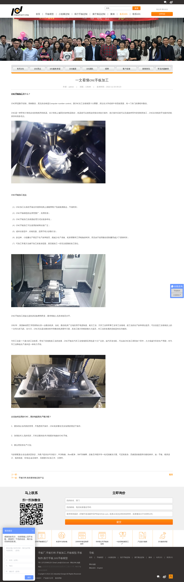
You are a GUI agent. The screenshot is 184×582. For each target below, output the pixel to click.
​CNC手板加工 (17, 94)
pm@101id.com (63, 563)
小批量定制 (64, 14)
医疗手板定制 (80, 14)
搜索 (136, 8)
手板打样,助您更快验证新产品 (31, 478)
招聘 (107, 69)
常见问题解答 (163, 69)
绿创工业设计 (36, 578)
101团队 (89, 69)
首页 (38, 14)
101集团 (72, 69)
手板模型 (49, 14)
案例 (112, 14)
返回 (171, 474)
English (100, 568)
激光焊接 (58, 578)
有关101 (124, 14)
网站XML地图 (75, 563)
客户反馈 (126, 69)
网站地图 (92, 564)
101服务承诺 (55, 69)
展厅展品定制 (98, 14)
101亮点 (37, 69)
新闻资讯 (146, 69)
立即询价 (162, 14)
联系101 (136, 14)
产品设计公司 (48, 578)
